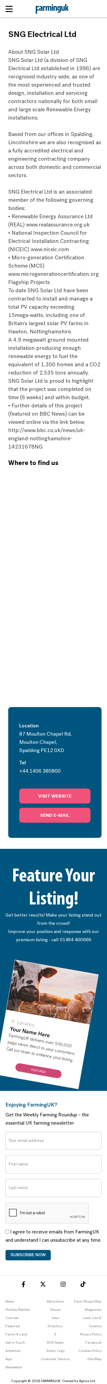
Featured (12, 1326)
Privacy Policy (91, 1334)
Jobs (55, 1318)
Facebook (94, 1343)
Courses (12, 1318)
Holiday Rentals (17, 1310)
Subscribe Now (28, 1255)
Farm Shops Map (88, 1301)
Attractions (55, 1301)
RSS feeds (55, 1343)
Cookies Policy (90, 1351)
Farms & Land (16, 1334)
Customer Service (55, 1359)
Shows (55, 1310)
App (8, 1359)
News (9, 1301)
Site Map (94, 1359)
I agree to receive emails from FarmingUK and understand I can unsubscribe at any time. (53, 1236)
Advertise (12, 1351)
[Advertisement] (53, 650)
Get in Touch (15, 1343)
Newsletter (13, 1367)
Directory (55, 1326)
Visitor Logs (55, 1351)
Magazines (93, 1310)
